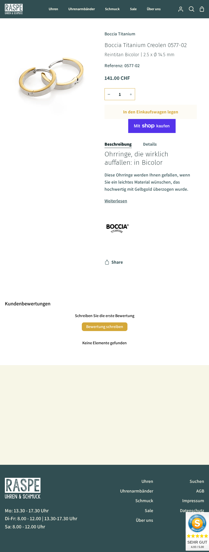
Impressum (193, 500)
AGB (200, 491)
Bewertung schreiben (104, 326)
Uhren (147, 481)
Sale (149, 510)
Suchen (197, 481)
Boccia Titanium (119, 34)
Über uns (144, 520)
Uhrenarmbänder (136, 491)
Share (117, 262)
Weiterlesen (115, 201)
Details (150, 144)
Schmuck (144, 500)
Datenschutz (192, 510)
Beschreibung (118, 144)
